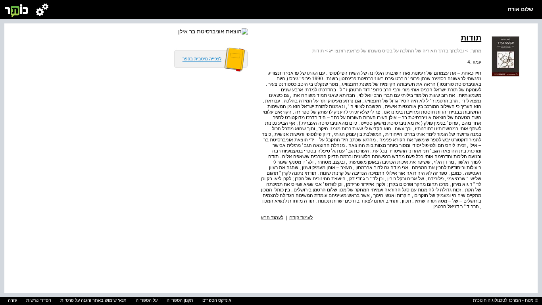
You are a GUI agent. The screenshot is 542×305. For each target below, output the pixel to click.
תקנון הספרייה (180, 300)
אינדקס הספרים (216, 300)
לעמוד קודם (301, 217)
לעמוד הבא (272, 217)
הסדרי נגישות (38, 300)
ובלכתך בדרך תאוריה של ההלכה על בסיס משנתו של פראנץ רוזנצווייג (396, 51)
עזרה (12, 300)
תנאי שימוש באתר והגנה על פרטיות (93, 300)
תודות (318, 51)
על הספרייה (147, 300)
